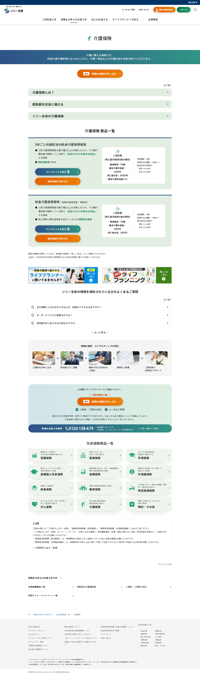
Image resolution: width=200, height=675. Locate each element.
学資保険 (158, 642)
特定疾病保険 (160, 634)
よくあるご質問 (128, 9)
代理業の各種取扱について (38, 645)
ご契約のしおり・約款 (46, 547)
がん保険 (158, 637)
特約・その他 (160, 645)
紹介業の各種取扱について (38, 649)
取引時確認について (72, 627)
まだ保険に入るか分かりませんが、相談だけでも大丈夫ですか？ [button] (69, 307)
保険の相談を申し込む (100, 73)
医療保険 (144, 634)
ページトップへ (193, 661)
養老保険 (144, 645)
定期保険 (158, 631)
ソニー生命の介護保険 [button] (48, 116)
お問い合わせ (143, 9)
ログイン (183, 9)
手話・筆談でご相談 (149, 428)
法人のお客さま (99, 19)
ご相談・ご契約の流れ (91, 409)
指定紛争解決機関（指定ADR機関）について (118, 627)
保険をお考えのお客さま (74, 19)
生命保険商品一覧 (36, 586)
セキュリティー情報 (35, 642)
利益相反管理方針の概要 (110, 630)
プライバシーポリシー (36, 630)
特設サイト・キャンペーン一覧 (43, 595)
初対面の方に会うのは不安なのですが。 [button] (57, 323)
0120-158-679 (81, 428)
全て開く (168, 85)
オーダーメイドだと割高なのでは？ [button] (54, 315)
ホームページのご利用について (40, 638)
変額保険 (144, 640)
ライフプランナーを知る (125, 19)
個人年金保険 (146, 637)
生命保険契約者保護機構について (77, 630)
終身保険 (144, 631)
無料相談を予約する (58, 181)
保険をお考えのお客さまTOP (43, 577)
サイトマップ (106, 634)
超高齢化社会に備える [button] (48, 104)
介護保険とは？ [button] (43, 92)
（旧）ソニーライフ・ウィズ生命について (80, 638)
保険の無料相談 (166, 9)
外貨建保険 (145, 642)
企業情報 (153, 19)
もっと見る (100, 332)
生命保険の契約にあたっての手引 (77, 634)
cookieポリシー (34, 634)
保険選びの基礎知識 (86, 586)
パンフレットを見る (56, 171)
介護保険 (158, 640)
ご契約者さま (49, 19)
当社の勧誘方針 (34, 627)
